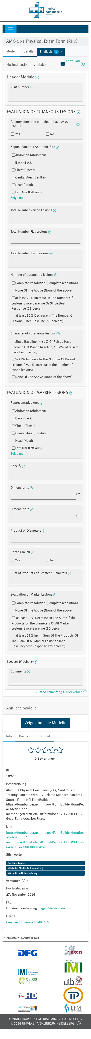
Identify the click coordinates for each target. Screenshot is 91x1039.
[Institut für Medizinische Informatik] (68, 972)
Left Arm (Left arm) (28, 192)
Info (9, 736)
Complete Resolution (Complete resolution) (46, 283)
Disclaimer (51, 1019)
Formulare (71, 63)
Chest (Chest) (25, 170)
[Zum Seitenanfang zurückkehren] (78, 1023)
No (51, 134)
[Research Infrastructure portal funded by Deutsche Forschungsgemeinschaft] (23, 955)
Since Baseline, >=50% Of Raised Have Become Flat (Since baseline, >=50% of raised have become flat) (44, 347)
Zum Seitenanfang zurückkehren (59, 692)
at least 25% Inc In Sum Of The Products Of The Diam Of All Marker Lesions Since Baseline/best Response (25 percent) (44, 641)
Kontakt (14, 1019)
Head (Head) (24, 185)
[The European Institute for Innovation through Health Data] (23, 997)
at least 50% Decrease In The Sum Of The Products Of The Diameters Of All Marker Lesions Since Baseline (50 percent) (43, 623)
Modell (11, 51)
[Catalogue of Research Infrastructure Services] (23, 982)
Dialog (23, 736)
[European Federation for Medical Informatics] (68, 1010)
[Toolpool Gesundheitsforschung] (68, 1001)
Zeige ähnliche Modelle (45, 723)
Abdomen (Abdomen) (30, 155)
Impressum (32, 1019)
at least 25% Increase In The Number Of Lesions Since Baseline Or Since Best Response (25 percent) (42, 303)
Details (28, 51)
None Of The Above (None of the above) (44, 290)
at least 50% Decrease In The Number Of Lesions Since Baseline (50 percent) (42, 318)
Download (42, 736)
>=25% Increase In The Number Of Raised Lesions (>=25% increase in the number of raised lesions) (43, 365)
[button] (51, 52)
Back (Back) (24, 162)
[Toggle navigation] (11, 29)
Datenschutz (72, 1019)
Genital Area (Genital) (30, 177)
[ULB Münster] (68, 984)
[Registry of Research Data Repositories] (23, 1009)
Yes (17, 134)
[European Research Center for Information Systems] (68, 955)
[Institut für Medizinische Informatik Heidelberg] (23, 972)
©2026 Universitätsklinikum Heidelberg (42, 1023)
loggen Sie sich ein (51, 908)
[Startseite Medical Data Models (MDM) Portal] (45, 10)
